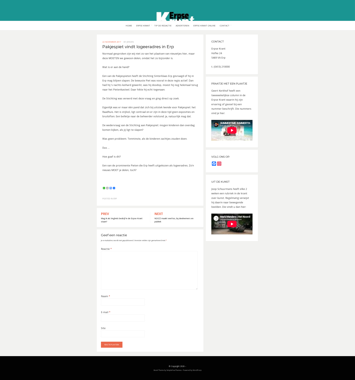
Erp (115, 198)
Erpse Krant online (204, 25)
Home (129, 25)
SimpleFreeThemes (174, 370)
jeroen (130, 42)
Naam (105, 296)
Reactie (106, 249)
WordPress (197, 370)
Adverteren (182, 25)
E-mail (105, 312)
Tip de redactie (163, 25)
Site (103, 328)
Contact (224, 25)
